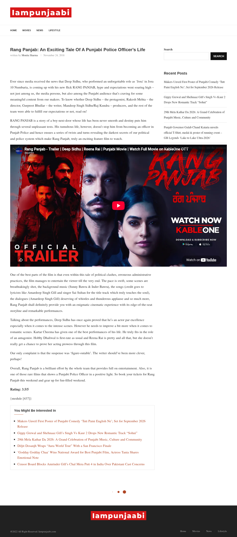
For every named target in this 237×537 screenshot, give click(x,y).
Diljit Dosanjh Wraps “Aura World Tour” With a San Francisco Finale (64, 445)
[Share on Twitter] (40, 67)
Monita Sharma (30, 55)
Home (13, 30)
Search (168, 49)
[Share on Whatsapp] (48, 67)
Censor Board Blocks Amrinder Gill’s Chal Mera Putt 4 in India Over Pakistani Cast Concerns (81, 464)
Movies (26, 30)
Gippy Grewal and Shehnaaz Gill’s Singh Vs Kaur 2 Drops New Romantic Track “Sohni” (77, 433)
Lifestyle (54, 30)
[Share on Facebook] (32, 67)
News (39, 30)
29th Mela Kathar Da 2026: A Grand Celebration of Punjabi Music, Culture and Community (79, 439)
